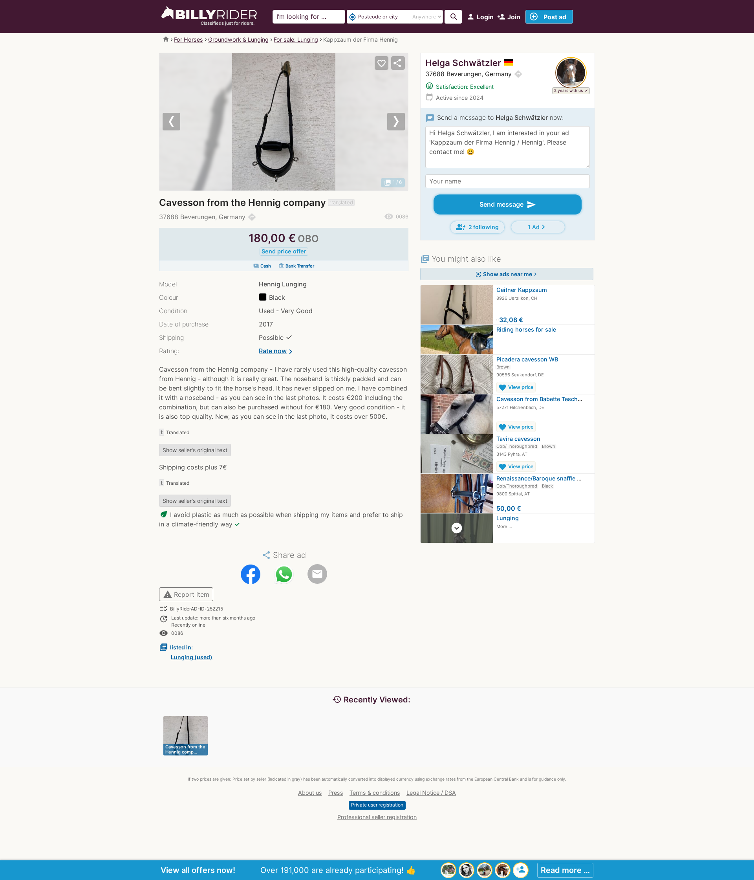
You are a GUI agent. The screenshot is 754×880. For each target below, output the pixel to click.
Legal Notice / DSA (431, 792)
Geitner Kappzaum (521, 289)
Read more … (565, 870)
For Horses (188, 39)
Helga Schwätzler (463, 62)
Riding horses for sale (526, 329)
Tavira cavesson (518, 438)
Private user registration (377, 805)
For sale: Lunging (296, 39)
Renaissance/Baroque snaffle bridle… (546, 478)
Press (335, 792)
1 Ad (538, 226)
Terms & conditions (375, 792)
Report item (186, 594)
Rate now (277, 351)
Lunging (507, 518)
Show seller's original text (195, 450)
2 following (477, 227)
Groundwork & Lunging (238, 39)
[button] (178, 122)
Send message (507, 204)
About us (310, 792)
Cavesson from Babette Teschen (540, 399)
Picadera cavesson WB (527, 359)
